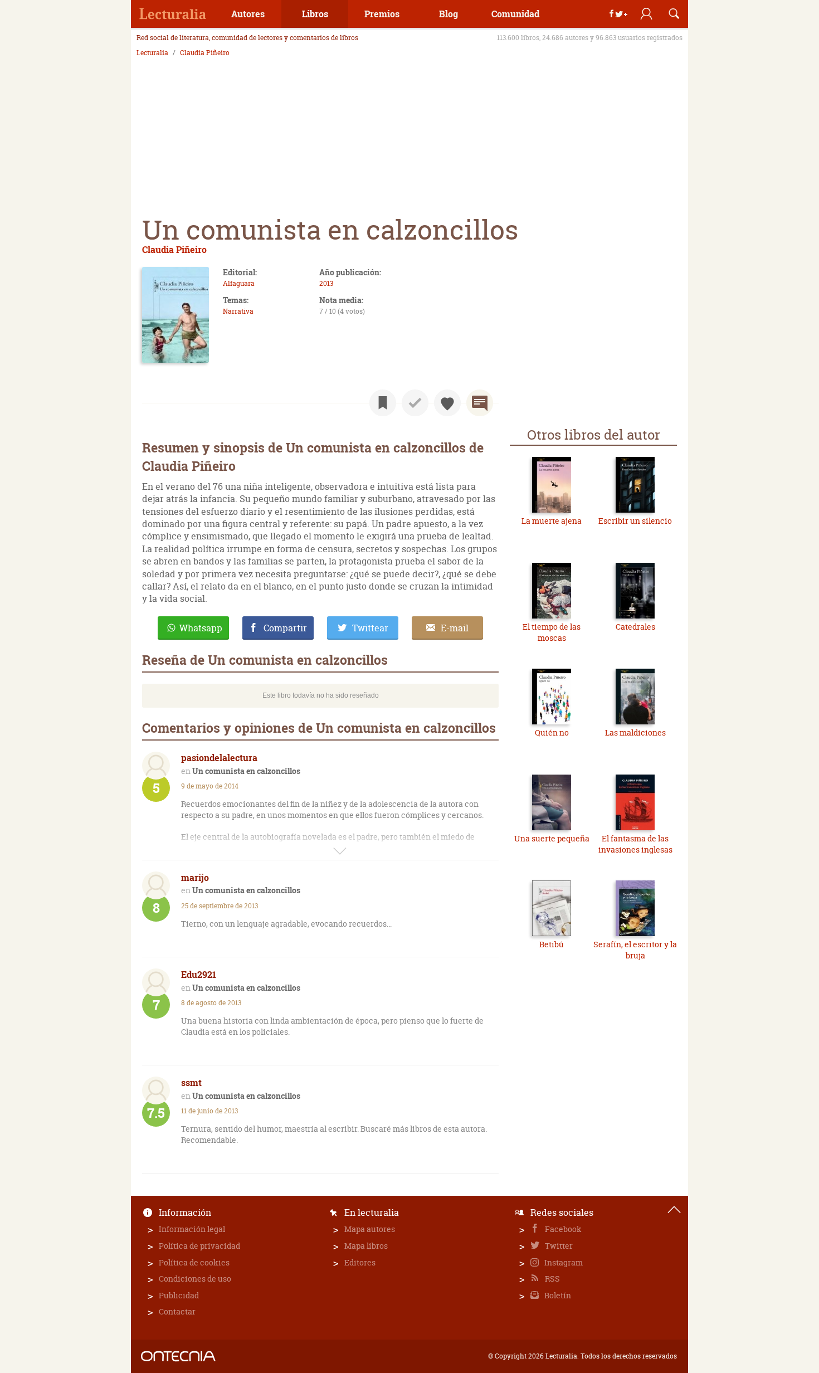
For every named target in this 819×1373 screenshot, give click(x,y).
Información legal (192, 1229)
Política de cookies (194, 1262)
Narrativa (238, 311)
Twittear (370, 628)
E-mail (455, 628)
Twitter (558, 1245)
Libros (315, 14)
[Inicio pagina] (674, 1210)
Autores (248, 14)
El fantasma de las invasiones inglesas (635, 844)
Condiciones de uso (195, 1278)
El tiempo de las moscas (552, 632)
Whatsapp (200, 628)
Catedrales (635, 626)
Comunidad (515, 14)
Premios (381, 14)
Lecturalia (152, 52)
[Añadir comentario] (479, 402)
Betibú (551, 944)
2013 (326, 283)
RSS (551, 1278)
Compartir (285, 628)
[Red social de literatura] (172, 14)
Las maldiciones (635, 732)
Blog (448, 14)
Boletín (557, 1295)
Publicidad (179, 1295)
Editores (360, 1262)
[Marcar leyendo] (382, 402)
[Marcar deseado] (447, 402)
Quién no (552, 732)
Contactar (177, 1311)
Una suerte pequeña (551, 838)
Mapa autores (369, 1229)
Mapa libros (366, 1245)
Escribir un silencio (635, 520)
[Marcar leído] (415, 402)
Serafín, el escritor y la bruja (635, 950)
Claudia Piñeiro (205, 52)
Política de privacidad (199, 1245)
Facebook (562, 1229)
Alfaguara (239, 283)
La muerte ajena (551, 520)
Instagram (563, 1262)
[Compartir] (618, 14)
